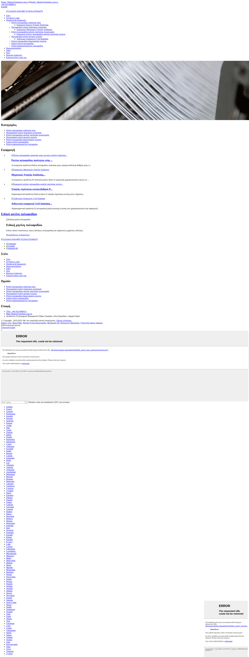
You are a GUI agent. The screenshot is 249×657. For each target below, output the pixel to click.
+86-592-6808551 (8, 4)
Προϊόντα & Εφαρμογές (16, 20)
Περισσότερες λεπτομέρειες (18, 235)
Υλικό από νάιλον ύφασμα (91, 323)
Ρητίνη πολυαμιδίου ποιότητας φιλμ (26, 22)
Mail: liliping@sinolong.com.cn (19, 314)
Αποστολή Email (8, 327)
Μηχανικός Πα (53, 323)
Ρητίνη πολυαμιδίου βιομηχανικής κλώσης (28, 41)
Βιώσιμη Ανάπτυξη (14, 55)
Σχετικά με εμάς (13, 18)
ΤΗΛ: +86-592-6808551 (16, 311)
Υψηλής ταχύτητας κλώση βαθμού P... (31, 189)
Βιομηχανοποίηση (13, 48)
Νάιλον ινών (6, 323)
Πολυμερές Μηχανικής (69, 323)
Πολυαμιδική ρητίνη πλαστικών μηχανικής (29, 27)
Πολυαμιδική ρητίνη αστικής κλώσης (26, 36)
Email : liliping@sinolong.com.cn (15, 2)
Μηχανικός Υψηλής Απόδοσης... (28, 174)
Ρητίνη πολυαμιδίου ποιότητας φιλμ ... (32, 160)
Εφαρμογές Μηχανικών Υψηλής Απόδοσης (34, 29)
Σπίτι (8, 15)
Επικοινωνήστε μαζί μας (16, 57)
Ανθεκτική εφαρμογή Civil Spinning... (31, 203)
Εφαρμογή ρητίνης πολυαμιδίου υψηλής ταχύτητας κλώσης (41, 34)
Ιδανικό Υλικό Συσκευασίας (34, 323)
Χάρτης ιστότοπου (63, 320)
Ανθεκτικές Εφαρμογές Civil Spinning (32, 39)
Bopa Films (17, 323)
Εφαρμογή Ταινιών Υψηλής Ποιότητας (33, 25)
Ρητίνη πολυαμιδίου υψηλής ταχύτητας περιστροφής (32, 32)
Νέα (8, 53)
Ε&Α (8, 50)
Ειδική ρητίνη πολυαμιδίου (22, 43)
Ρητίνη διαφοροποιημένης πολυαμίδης (27, 46)
